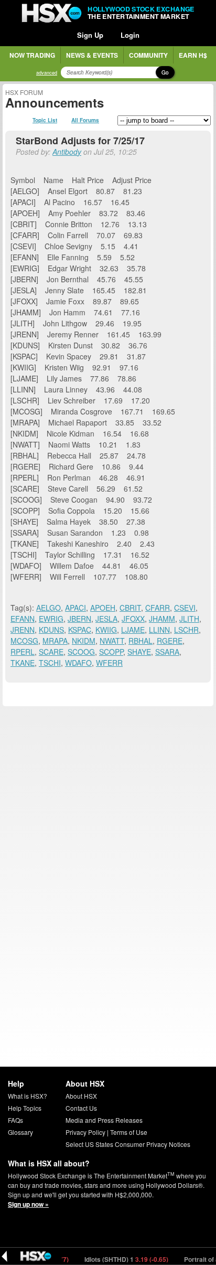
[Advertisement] (108, 817)
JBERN (79, 618)
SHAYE (139, 651)
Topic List (45, 120)
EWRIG (51, 618)
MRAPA (55, 640)
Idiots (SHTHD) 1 (120, 1259)
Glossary (20, 1132)
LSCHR (186, 629)
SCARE (51, 651)
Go (165, 72)
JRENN (22, 629)
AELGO (48, 607)
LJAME (133, 629)
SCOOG (81, 651)
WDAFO (78, 662)
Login (130, 35)
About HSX (81, 1095)
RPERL (22, 651)
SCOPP (111, 651)
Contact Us (81, 1107)
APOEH (102, 607)
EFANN (22, 618)
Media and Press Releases (104, 1119)
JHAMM (162, 618)
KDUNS (51, 629)
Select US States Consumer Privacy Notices (128, 1144)
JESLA (106, 618)
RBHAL (140, 640)
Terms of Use (128, 1132)
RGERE (169, 640)
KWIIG (106, 629)
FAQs (15, 1119)
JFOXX (133, 618)
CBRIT (130, 607)
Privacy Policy (85, 1132)
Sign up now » (28, 1204)
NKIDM (83, 640)
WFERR (109, 662)
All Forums (85, 120)
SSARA (167, 651)
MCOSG (24, 640)
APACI (75, 607)
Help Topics (24, 1107)
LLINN (159, 629)
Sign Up (90, 35)
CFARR (157, 607)
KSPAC (79, 629)
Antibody (66, 151)
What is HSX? (27, 1095)
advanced (46, 72)
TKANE (22, 662)
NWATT (112, 640)
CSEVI (185, 607)
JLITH (189, 618)
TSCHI (50, 662)
